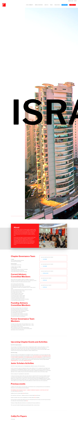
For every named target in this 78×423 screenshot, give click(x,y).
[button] (44, 259)
